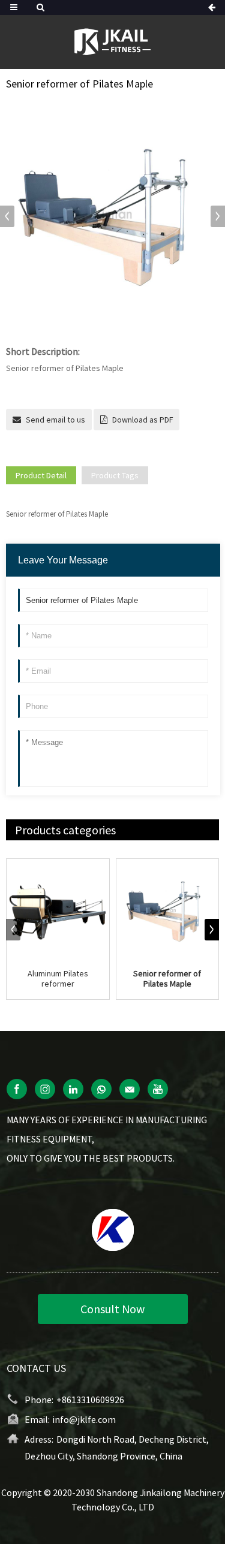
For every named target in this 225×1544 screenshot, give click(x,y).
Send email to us (55, 419)
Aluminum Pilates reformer (58, 979)
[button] (218, 216)
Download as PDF (142, 419)
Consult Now (112, 1308)
